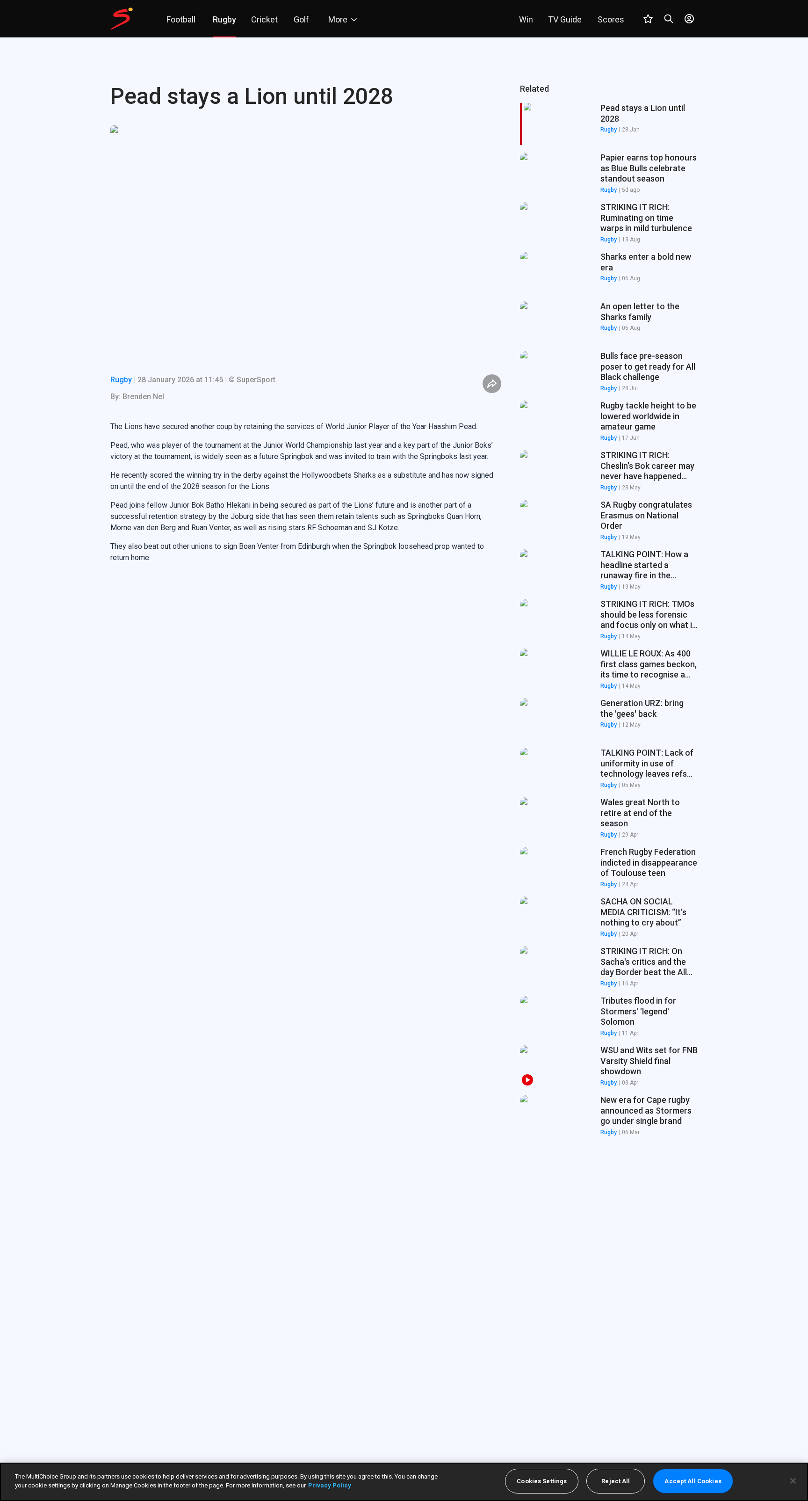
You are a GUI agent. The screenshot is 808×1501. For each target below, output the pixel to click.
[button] (609, 174)
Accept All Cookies (692, 1481)
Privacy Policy (329, 1485)
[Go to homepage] (121, 18)
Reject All (615, 1481)
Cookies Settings (542, 1481)
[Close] (793, 1481)
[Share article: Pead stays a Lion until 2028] (492, 383)
